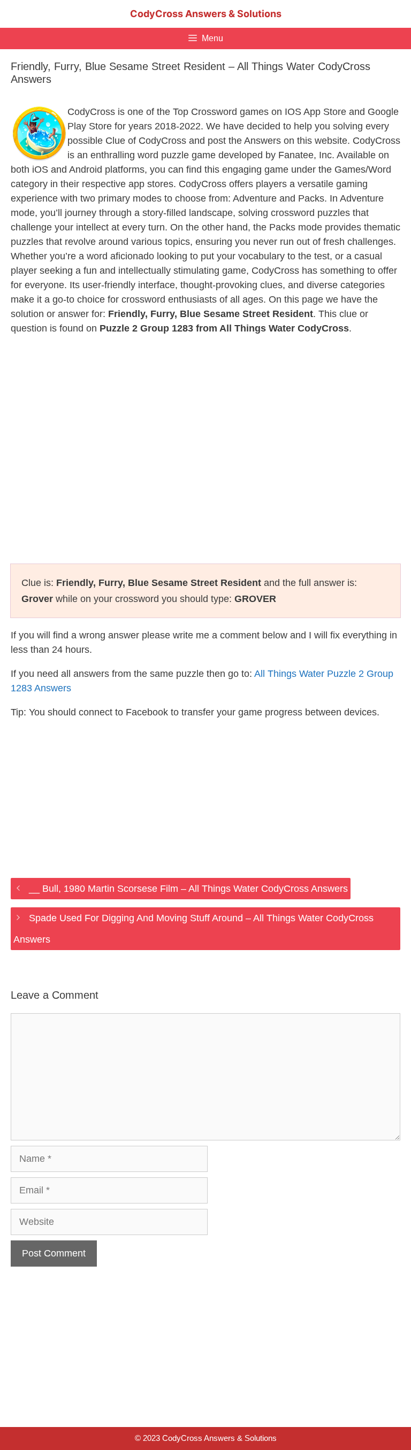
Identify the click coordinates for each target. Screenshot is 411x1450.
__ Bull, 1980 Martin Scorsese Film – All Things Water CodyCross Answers (188, 888)
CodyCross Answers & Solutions (205, 13)
